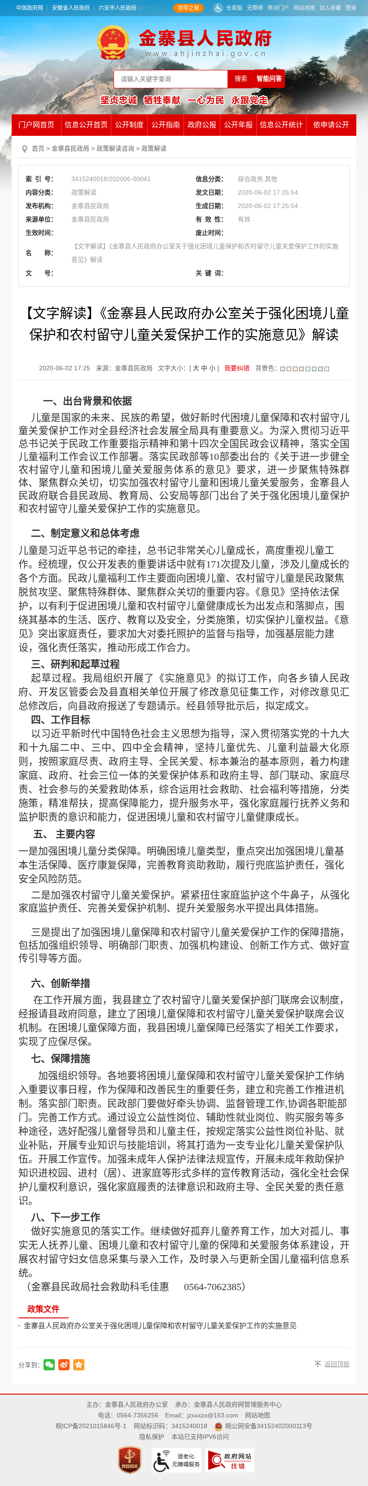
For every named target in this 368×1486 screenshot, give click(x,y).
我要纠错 (237, 368)
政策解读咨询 (115, 148)
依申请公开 (331, 125)
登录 (351, 8)
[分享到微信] (49, 1364)
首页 (38, 148)
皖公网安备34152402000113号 (268, 1426)
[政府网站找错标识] (231, 1459)
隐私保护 (151, 1436)
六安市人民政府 (117, 8)
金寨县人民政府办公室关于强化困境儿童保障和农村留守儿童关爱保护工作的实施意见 (160, 1326)
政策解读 (153, 148)
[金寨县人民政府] (184, 42)
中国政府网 (29, 8)
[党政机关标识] (131, 1459)
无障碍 (255, 8)
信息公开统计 (281, 125)
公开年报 (238, 125)
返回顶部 (337, 1364)
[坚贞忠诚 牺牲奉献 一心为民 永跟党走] (184, 100)
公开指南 (165, 125)
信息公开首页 (86, 125)
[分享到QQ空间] (78, 1364)
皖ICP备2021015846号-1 (91, 1426)
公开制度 (129, 125)
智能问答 (269, 78)
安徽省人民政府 (71, 8)
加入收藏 (330, 8)
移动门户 (278, 8)
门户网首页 (36, 125)
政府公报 (202, 125)
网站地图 (304, 8)
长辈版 (234, 8)
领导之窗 (188, 8)
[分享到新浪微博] (64, 1364)
